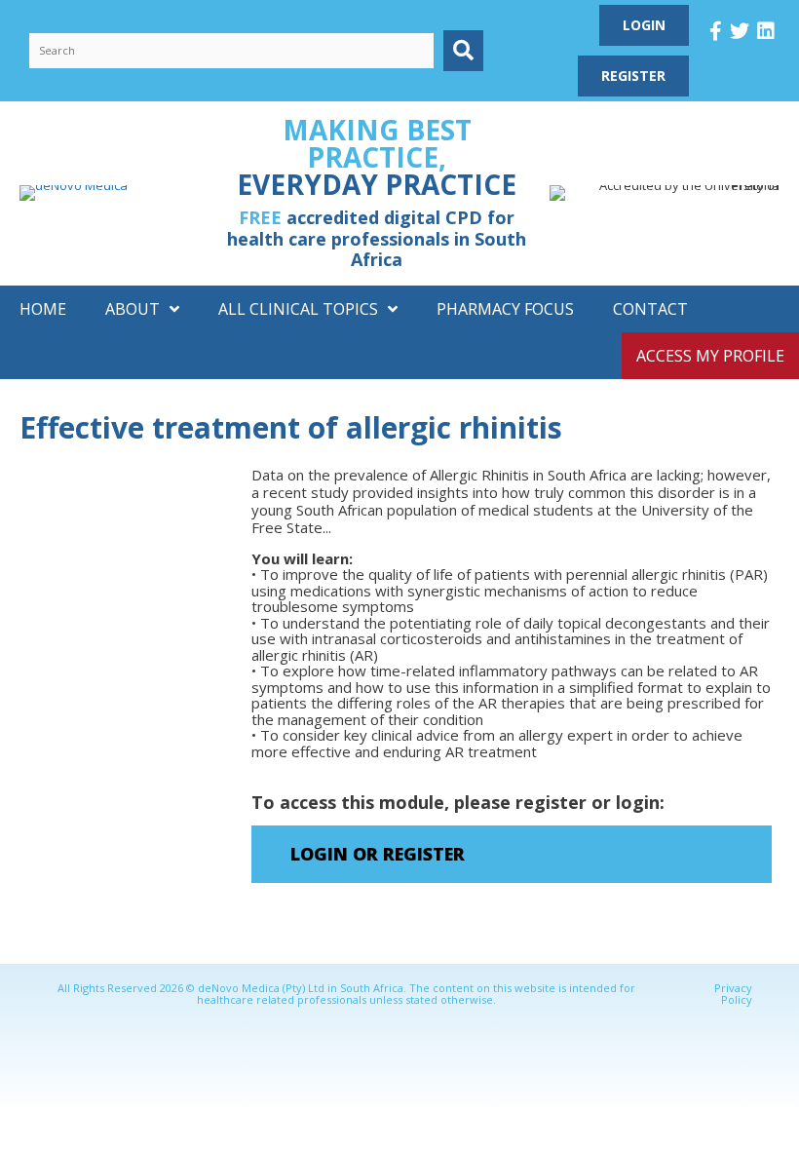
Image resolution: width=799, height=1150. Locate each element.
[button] (463, 50)
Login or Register (377, 853)
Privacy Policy (733, 993)
